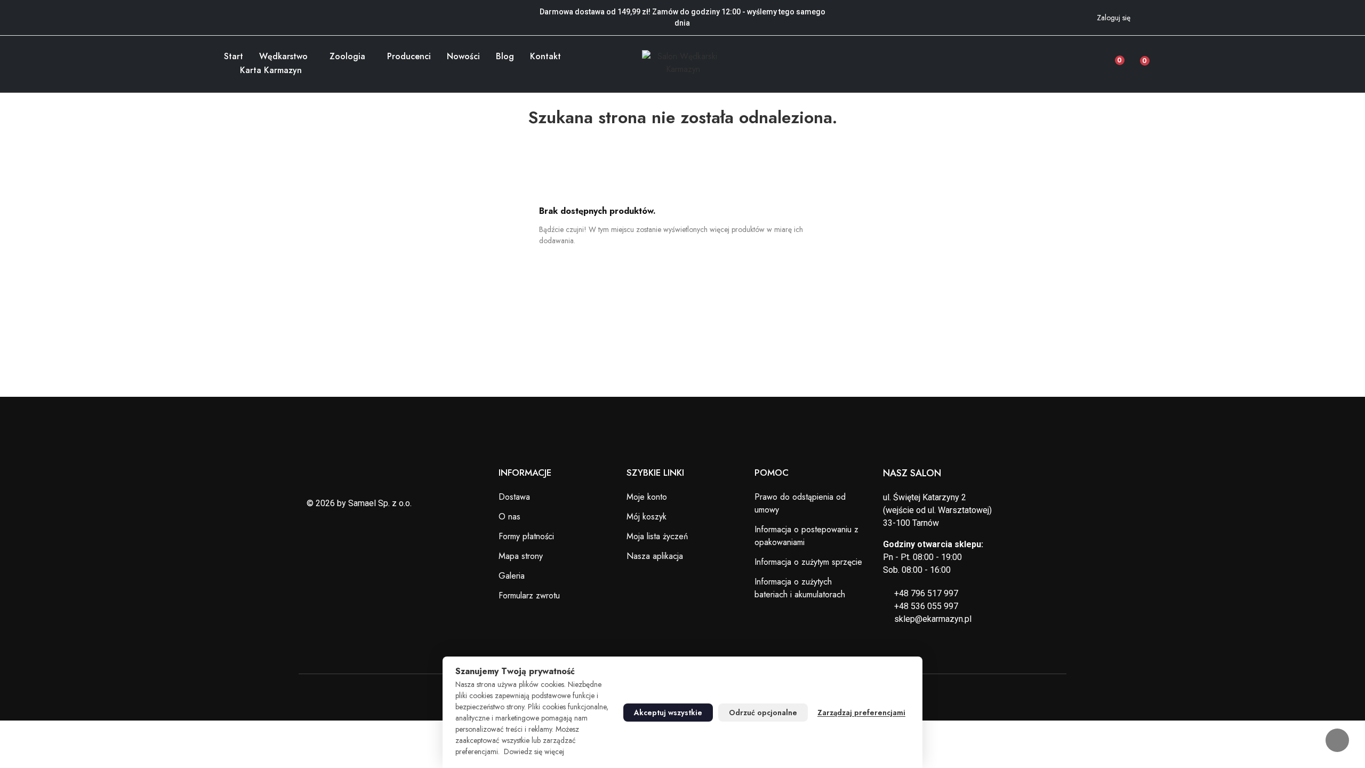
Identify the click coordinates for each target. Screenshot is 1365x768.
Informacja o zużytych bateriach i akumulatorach (799, 588)
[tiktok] (256, 10)
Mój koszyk (647, 516)
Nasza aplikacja (655, 556)
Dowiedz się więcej (534, 751)
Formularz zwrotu (529, 595)
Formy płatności (526, 536)
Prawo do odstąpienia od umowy (800, 503)
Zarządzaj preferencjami (861, 712)
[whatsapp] (270, 10)
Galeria (512, 576)
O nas (509, 516)
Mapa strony (521, 556)
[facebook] (227, 10)
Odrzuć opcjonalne (763, 712)
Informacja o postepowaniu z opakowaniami (806, 535)
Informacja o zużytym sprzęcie (808, 562)
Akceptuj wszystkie (668, 712)
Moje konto (647, 497)
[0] (1136, 57)
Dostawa (514, 497)
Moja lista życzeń (657, 536)
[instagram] (241, 10)
